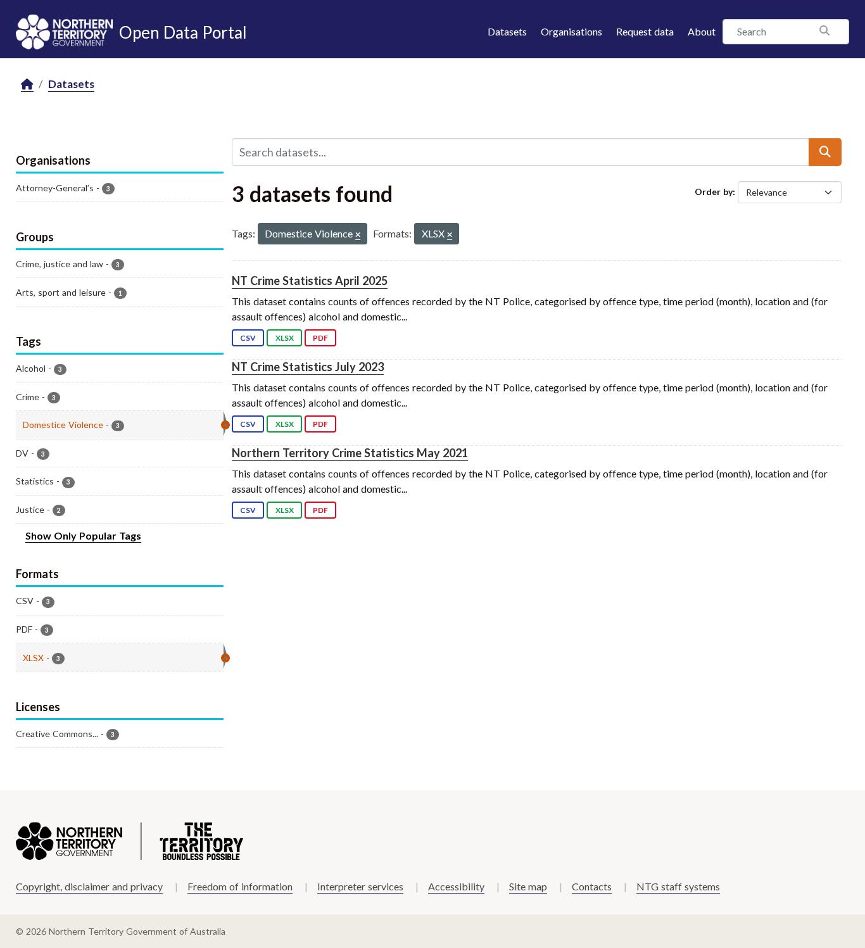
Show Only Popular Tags (83, 535)
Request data (645, 31)
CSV (248, 338)
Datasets (507, 31)
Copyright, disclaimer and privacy (89, 886)
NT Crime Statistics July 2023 (308, 367)
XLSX (284, 338)
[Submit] (825, 152)
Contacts (592, 886)
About (702, 31)
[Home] (27, 84)
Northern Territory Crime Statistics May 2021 (350, 453)
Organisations (571, 31)
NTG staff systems (678, 886)
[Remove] (357, 235)
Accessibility (456, 886)
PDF (320, 338)
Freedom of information (240, 886)
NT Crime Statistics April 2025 (310, 281)
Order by (714, 191)
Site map (528, 886)
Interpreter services (360, 886)
